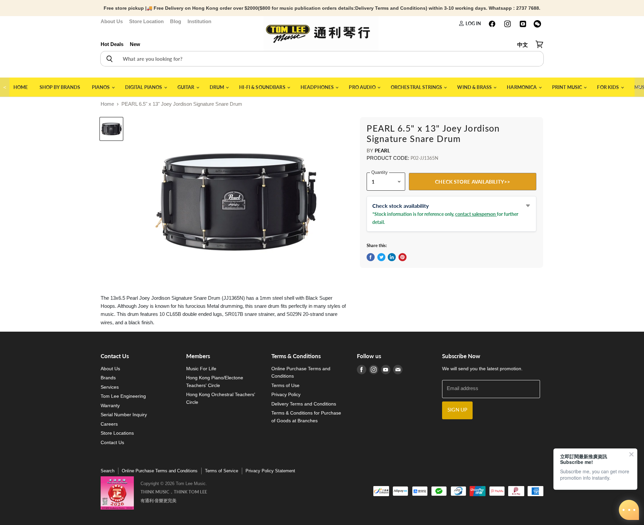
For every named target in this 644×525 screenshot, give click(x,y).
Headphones (318, 87)
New (135, 44)
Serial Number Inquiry (124, 414)
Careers (109, 424)
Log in (472, 23)
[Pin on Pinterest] (402, 257)
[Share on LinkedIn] (392, 257)
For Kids (608, 87)
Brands (108, 377)
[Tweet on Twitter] (381, 257)
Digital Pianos (144, 87)
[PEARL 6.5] (111, 128)
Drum (217, 87)
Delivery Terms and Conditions (303, 404)
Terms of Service (221, 470)
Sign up (457, 410)
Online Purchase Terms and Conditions (160, 470)
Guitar (186, 87)
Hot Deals (112, 44)
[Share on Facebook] (371, 257)
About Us (112, 21)
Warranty (110, 405)
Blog (175, 21)
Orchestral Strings (417, 87)
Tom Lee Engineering (123, 396)
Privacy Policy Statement (270, 470)
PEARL (382, 150)
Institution (199, 21)
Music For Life (201, 368)
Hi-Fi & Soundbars (262, 87)
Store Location (146, 21)
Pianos (101, 87)
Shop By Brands (60, 87)
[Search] (109, 58)
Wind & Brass (475, 87)
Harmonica (522, 87)
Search (107, 470)
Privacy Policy (286, 394)
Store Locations (117, 433)
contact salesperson (476, 214)
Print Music (567, 87)
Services (110, 387)
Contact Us (112, 442)
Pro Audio (362, 87)
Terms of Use (285, 385)
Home (20, 87)
